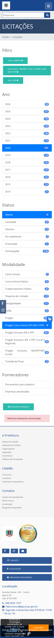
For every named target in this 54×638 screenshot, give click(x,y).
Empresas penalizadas (17, 391)
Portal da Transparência (12, 481)
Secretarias (7, 455)
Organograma (8, 448)
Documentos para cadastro (20, 384)
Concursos (7, 474)
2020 (12, 80)
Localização (7, 504)
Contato (13, 560)
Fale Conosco (8, 500)
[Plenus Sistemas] (29, 633)
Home (5, 37)
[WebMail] (23, 551)
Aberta (14, 60)
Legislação (6, 452)
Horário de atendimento (12, 497)
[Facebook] (3, 303)
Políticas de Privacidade (12, 459)
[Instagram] (3, 310)
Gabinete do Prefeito (11, 445)
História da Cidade (10, 441)
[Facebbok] (5, 551)
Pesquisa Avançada (19, 406)
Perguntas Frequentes (12, 507)
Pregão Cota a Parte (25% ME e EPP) (27, 70)
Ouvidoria (6, 478)
